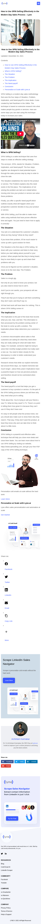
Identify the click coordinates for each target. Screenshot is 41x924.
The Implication (10, 80)
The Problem (10, 77)
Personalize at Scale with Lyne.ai (17, 90)
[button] (38, 3)
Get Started (5, 515)
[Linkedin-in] (6, 854)
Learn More (5, 499)
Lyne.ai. (35, 743)
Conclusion (9, 86)
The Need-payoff (11, 83)
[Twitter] (2, 854)
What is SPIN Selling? (13, 71)
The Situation (10, 74)
